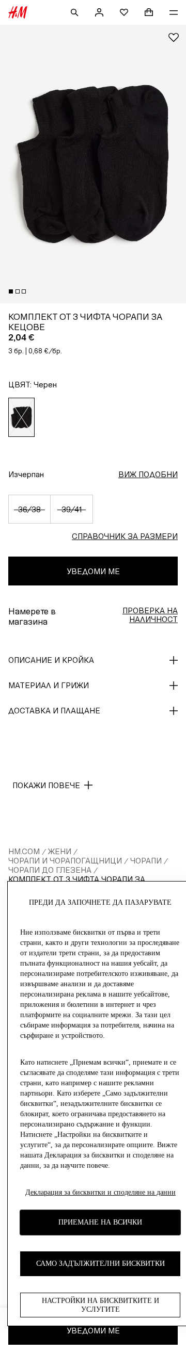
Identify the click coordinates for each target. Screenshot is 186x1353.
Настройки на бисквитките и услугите (100, 1305)
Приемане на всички (100, 1222)
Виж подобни (148, 474)
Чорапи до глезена (49, 870)
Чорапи (146, 860)
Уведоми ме (93, 571)
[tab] (10, 291)
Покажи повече (46, 785)
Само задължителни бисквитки (100, 1263)
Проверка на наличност (150, 615)
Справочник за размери (125, 536)
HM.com (24, 851)
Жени (59, 851)
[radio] (22, 417)
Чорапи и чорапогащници (65, 860)
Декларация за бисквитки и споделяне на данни (100, 1192)
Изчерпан (26, 474)
